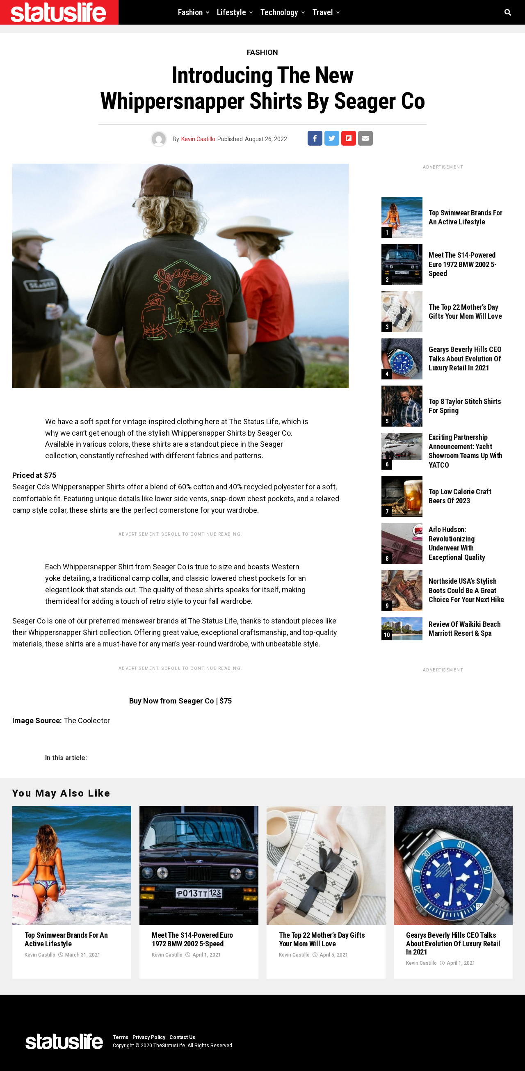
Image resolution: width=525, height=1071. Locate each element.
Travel (323, 12)
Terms (120, 1037)
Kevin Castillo (198, 139)
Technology (279, 12)
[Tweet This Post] (331, 138)
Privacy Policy (148, 1037)
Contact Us (182, 1037)
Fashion (190, 12)
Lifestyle (231, 12)
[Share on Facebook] (315, 138)
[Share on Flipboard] (348, 138)
